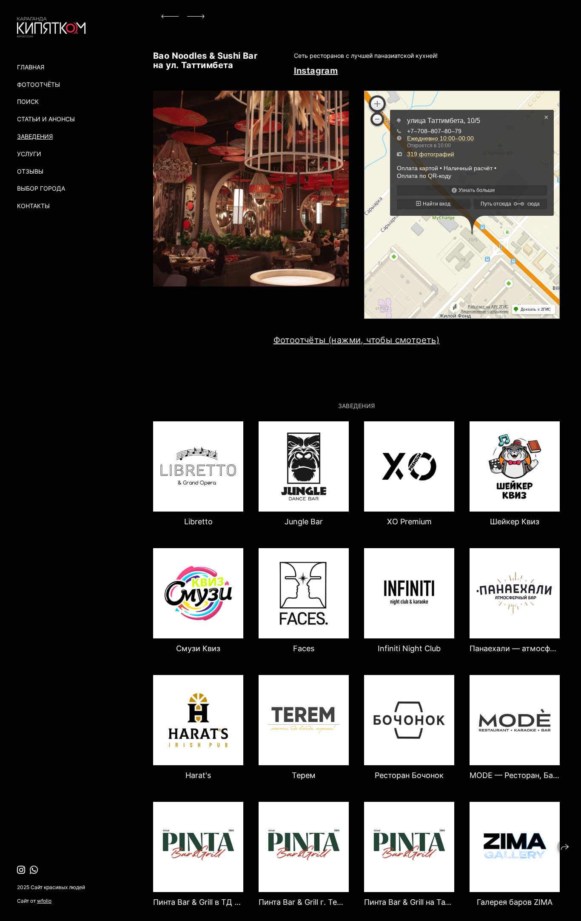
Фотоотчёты (38, 84)
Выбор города (41, 188)
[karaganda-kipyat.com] (51, 27)
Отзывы (30, 171)
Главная (30, 67)
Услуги (29, 153)
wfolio (44, 901)
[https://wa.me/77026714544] (34, 869)
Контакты (33, 205)
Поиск (28, 101)
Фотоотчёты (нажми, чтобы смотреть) (356, 340)
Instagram (316, 71)
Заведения (35, 136)
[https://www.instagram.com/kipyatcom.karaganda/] (21, 869)
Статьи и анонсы (46, 119)
